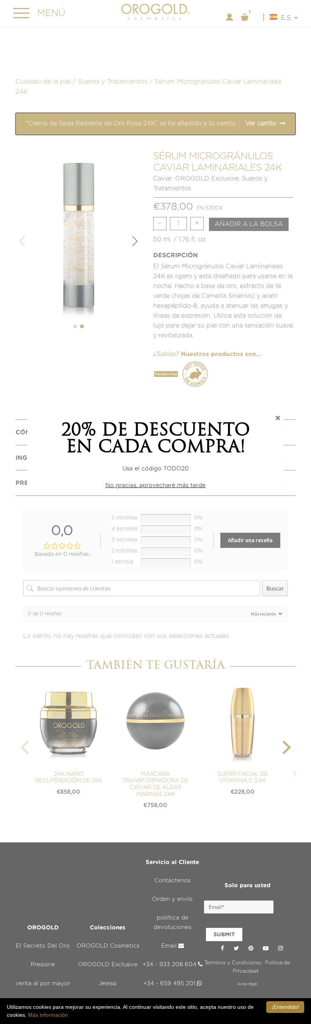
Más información (48, 1015)
